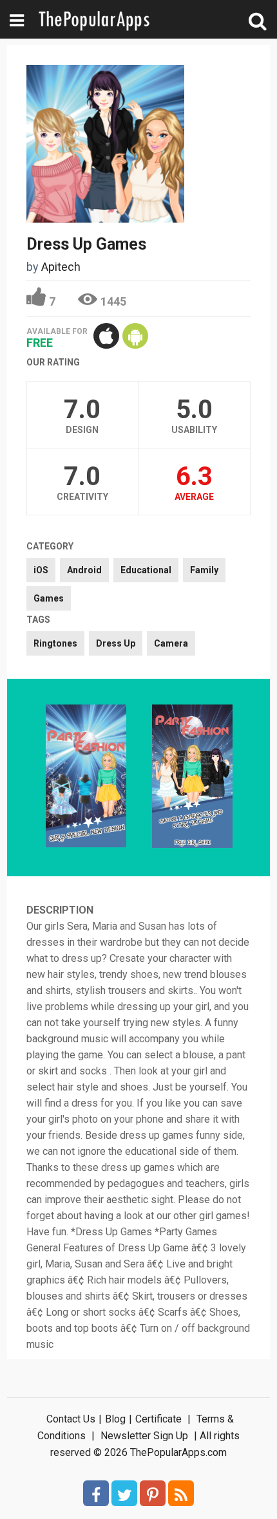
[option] (86, 777)
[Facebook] (96, 1493)
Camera (171, 643)
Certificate (158, 1419)
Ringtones (55, 643)
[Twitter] (124, 1493)
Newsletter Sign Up (144, 1436)
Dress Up (115, 643)
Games (48, 598)
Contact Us (70, 1419)
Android (84, 570)
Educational (145, 570)
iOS (40, 570)
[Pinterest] (153, 1493)
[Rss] (181, 1493)
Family (204, 570)
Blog (115, 1419)
